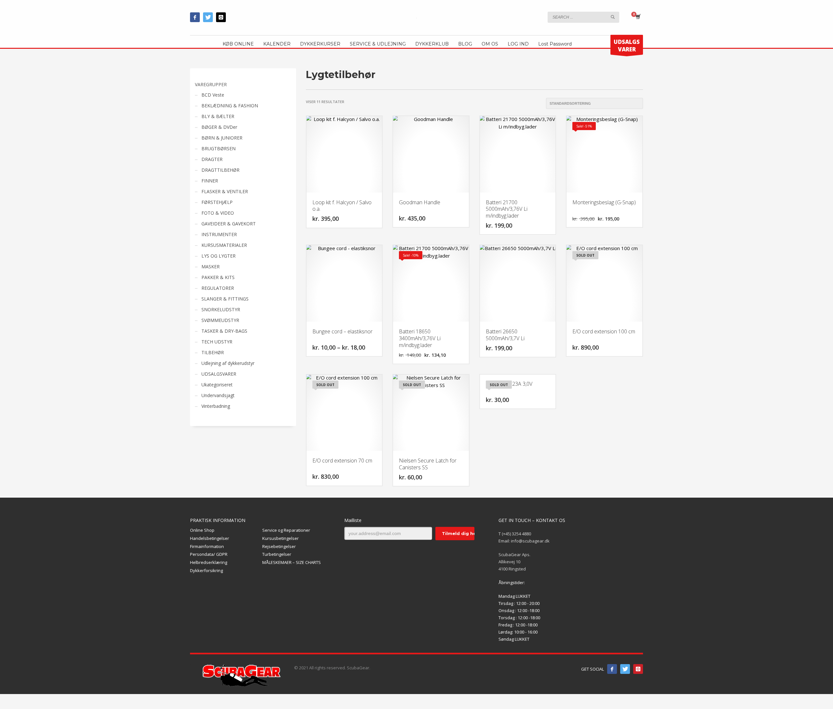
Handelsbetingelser (209, 538)
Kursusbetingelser (280, 538)
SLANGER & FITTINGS (225, 299)
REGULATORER (217, 288)
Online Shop (202, 530)
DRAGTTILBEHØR (220, 170)
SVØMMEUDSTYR (220, 320)
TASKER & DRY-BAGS (224, 331)
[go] (612, 17)
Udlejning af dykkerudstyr (227, 363)
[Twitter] (208, 17)
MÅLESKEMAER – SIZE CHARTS (291, 562)
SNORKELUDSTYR (220, 309)
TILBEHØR (212, 352)
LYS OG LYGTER (218, 256)
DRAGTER (212, 159)
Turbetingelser (276, 554)
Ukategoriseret (217, 384)
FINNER (209, 181)
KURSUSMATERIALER (224, 245)
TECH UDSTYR (216, 342)
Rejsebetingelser (279, 546)
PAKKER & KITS (218, 277)
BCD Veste (212, 95)
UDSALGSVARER (218, 374)
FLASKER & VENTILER (224, 191)
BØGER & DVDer (219, 127)
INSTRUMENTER (219, 234)
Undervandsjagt (218, 395)
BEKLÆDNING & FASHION (229, 105)
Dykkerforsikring (206, 570)
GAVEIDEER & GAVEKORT (228, 224)
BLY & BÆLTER (217, 116)
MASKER (210, 266)
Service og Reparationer (286, 530)
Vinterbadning (215, 406)
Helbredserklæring (208, 562)
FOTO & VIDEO (217, 213)
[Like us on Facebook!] (612, 669)
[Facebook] (195, 17)
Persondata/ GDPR (208, 554)
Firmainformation (207, 546)
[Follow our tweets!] (625, 669)
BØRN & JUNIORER (221, 138)
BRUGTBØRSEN (218, 148)
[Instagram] (221, 17)
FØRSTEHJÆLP (217, 202)
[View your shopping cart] (637, 17)
